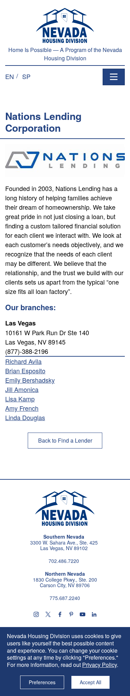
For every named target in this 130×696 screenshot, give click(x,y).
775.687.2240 (65, 597)
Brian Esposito (25, 370)
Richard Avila (23, 361)
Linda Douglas (25, 417)
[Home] (65, 25)
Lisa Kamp (20, 398)
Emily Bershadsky (30, 379)
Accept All (90, 682)
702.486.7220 (64, 560)
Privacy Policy (99, 665)
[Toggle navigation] (114, 77)
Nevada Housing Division (65, 508)
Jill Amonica (21, 389)
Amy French (21, 407)
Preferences (42, 682)
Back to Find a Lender (65, 440)
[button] (9, 76)
